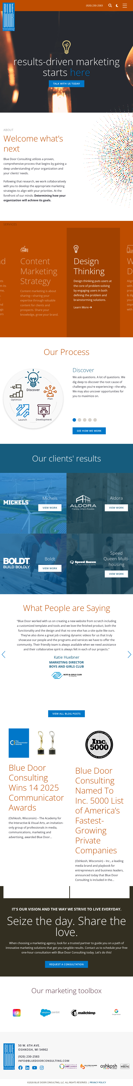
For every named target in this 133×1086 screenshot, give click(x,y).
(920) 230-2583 (94, 5)
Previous (3, 654)
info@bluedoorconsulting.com (43, 1060)
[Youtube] (36, 1068)
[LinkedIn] (28, 1068)
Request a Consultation (66, 964)
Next (129, 654)
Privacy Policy (98, 1082)
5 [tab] (95, 418)
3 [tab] (84, 418)
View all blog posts (66, 713)
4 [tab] (90, 418)
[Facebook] (21, 1068)
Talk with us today (66, 83)
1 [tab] (74, 418)
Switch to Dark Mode (117, 5)
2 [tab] (79, 418)
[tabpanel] (100, 381)
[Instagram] (43, 1068)
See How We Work (89, 430)
